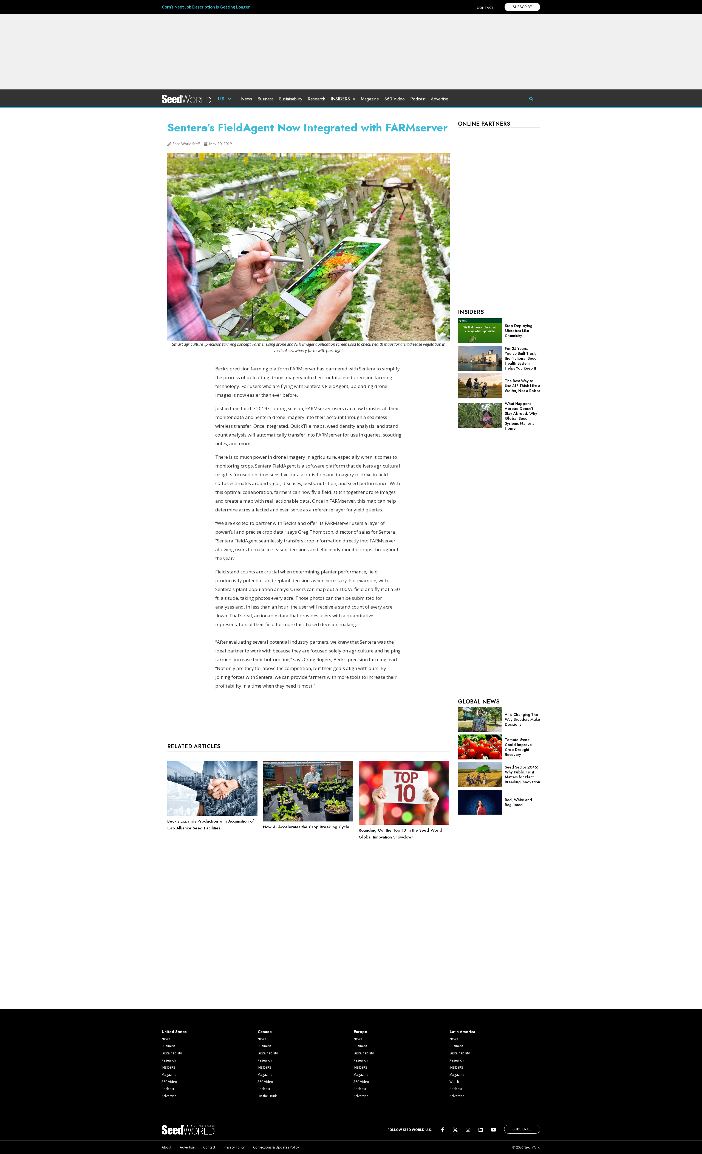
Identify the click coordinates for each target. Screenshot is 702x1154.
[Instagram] (468, 1130)
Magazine (370, 99)
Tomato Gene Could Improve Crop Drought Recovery (518, 747)
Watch (454, 1081)
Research (316, 99)
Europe (360, 1031)
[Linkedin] (480, 1130)
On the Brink (267, 1096)
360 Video (394, 99)
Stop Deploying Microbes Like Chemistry (518, 330)
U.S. (221, 99)
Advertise (439, 99)
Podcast (417, 99)
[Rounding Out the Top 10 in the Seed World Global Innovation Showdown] (404, 823)
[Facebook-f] (442, 1130)
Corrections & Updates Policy (276, 1147)
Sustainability (290, 99)
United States (174, 1031)
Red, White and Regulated (518, 802)
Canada (265, 1031)
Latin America (462, 1031)
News (246, 99)
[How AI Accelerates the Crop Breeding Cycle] (308, 820)
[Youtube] (493, 1130)
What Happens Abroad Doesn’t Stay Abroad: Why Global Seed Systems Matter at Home (521, 416)
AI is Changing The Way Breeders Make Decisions (522, 719)
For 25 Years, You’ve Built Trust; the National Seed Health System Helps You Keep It (521, 358)
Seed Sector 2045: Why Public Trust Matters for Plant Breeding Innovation (522, 774)
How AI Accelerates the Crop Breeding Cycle (306, 827)
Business (265, 99)
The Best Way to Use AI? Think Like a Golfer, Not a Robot (522, 385)
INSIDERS (340, 99)
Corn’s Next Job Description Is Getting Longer (206, 6)
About (166, 1147)
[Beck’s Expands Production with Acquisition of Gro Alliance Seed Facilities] (212, 814)
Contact (209, 1147)
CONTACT (485, 7)
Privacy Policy (234, 1147)
